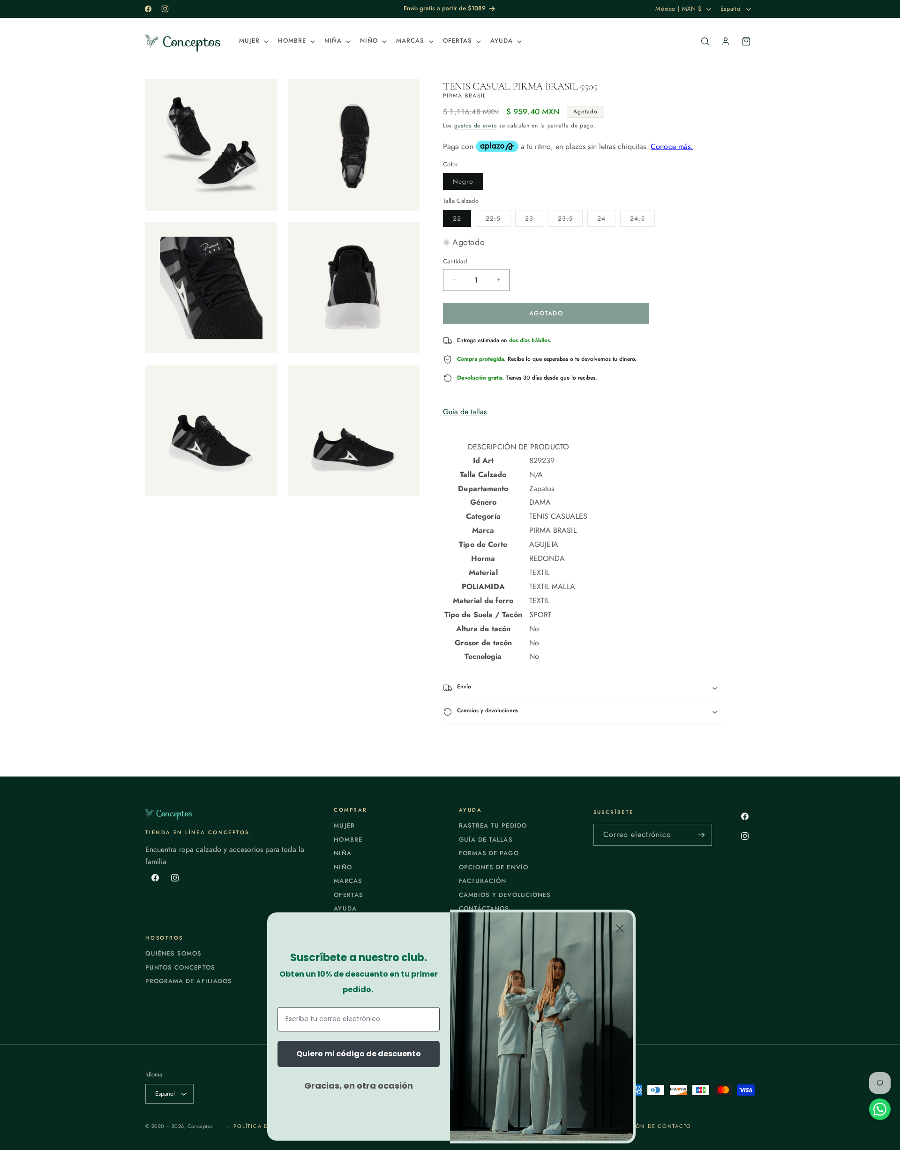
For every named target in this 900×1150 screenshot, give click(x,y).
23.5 (570, 220)
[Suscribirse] (701, 835)
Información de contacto (645, 1126)
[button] (252, 41)
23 (534, 220)
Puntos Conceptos (180, 967)
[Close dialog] (620, 928)
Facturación (482, 880)
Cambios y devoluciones (505, 894)
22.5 (498, 220)
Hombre (348, 839)
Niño (343, 867)
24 (606, 220)
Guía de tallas (465, 411)
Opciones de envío (493, 867)
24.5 (642, 220)
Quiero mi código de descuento (358, 1053)
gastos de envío (475, 125)
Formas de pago (489, 853)
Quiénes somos (173, 953)
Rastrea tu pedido (493, 825)
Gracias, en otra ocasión (358, 1085)
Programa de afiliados (188, 981)
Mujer (344, 825)
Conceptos (200, 1126)
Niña (342, 853)
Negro (468, 183)
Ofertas (348, 894)
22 (462, 220)
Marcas (348, 880)
